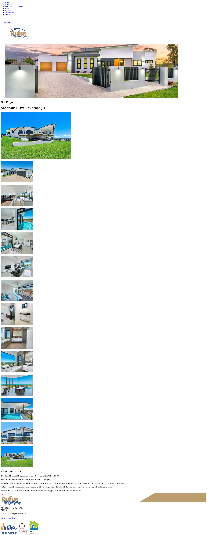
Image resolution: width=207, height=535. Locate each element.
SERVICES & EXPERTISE (15, 6)
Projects (8, 8)
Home (7, 3)
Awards (7, 10)
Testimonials (9, 12)
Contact (7, 14)
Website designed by (8, 518)
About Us (8, 5)
